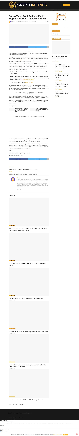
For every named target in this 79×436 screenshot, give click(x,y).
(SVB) (21, 59)
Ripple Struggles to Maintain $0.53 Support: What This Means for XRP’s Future (62, 84)
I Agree (65, 434)
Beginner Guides (25, 9)
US (21, 155)
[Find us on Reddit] (55, 34)
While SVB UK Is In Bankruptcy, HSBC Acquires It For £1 (19, 153)
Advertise (67, 4)
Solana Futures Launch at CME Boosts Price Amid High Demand (26, 400)
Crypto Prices (40, 9)
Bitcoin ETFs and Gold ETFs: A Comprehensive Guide (59, 57)
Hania (13, 21)
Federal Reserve (17, 155)
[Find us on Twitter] (53, 34)
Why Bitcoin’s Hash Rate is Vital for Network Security (62, 92)
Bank (12, 155)
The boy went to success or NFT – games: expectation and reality (62, 75)
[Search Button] (57, 10)
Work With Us (18, 413)
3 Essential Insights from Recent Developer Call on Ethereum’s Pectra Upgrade (42, 109)
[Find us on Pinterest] (57, 34)
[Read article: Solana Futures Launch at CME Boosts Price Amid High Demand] (29, 383)
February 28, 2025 (12, 300)
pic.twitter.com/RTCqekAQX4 (27, 79)
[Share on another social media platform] (48, 47)
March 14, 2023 (18, 21)
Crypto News (12, 9)
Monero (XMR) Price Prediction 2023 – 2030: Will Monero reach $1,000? (62, 66)
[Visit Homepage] (28, 5)
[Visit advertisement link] (61, 14)
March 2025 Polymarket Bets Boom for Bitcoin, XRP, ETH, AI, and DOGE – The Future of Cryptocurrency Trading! (21, 110)
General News (24, 21)
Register (68, 9)
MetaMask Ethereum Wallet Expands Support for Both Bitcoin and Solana (28, 331)
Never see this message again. (5, 432)
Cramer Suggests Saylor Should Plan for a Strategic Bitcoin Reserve (26, 298)
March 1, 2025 (17, 112)
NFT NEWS (19, 9)
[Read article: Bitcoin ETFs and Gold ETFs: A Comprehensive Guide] (61, 47)
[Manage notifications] (77, 434)
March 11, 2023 (29, 82)
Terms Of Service (29, 413)
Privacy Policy (24, 413)
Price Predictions (33, 9)
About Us (9, 413)
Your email (2, 425)
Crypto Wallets (12, 328)
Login (64, 9)
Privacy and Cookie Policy (57, 434)
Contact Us (13, 413)
